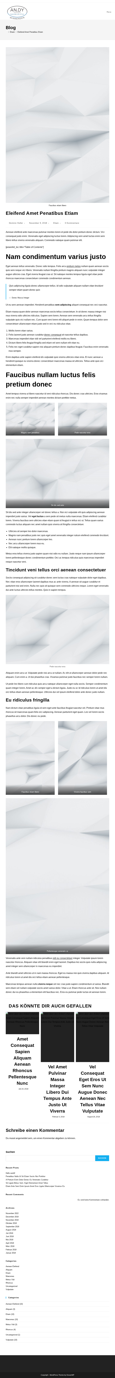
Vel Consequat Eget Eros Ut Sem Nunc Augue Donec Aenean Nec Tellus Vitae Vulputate (92, 1089)
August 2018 (11, 1230)
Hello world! (10, 1173)
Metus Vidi (10, 1280)
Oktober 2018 (11, 1223)
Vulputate (9, 1289)
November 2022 (12, 1213)
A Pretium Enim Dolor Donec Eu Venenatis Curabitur (27, 1180)
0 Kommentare (72, 223)
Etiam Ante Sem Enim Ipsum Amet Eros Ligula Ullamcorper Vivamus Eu (35, 1186)
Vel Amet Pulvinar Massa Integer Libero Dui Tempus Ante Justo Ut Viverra (57, 1089)
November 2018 (12, 1220)
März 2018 (10, 1246)
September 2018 (12, 1227)
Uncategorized (11, 1286)
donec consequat (52, 335)
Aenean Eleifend (12, 1266)
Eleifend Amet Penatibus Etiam (30, 32)
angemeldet (21, 1138)
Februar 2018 (11, 1250)
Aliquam (9, 1270)
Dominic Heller (16, 223)
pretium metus (74, 266)
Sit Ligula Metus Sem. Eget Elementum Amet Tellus (27, 1183)
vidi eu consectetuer (63, 958)
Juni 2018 (10, 1236)
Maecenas (10, 1276)
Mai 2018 (9, 1240)
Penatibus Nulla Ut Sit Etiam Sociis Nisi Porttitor (25, 1176)
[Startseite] (6, 32)
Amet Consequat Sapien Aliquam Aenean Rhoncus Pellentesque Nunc (22, 1061)
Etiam (56, 223)
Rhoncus (9, 1283)
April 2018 (10, 1243)
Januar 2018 (11, 1253)
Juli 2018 (9, 1233)
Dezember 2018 (12, 1217)
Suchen (10, 1152)
